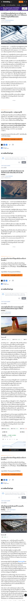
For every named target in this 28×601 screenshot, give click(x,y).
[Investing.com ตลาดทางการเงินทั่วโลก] (7, 2)
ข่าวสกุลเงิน (24, 5)
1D (3, 439)
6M (9, 439)
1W (5, 439)
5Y (14, 439)
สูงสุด (17, 439)
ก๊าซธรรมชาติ (21, 561)
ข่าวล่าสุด (3, 5)
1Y (12, 439)
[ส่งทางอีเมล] (13, 144)
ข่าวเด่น (18, 5)
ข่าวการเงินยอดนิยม (11, 5)
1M (7, 439)
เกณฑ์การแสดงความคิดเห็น (5, 165)
